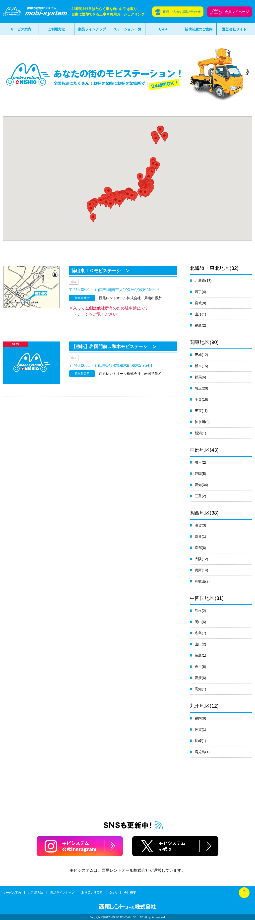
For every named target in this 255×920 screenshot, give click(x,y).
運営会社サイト (234, 29)
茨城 (198, 355)
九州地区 (200, 706)
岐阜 (198, 462)
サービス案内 (20, 29)
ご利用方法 (56, 29)
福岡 (198, 718)
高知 (198, 689)
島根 (198, 611)
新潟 (198, 433)
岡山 (198, 622)
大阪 (198, 559)
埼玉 (198, 388)
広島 (198, 633)
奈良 (198, 536)
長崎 (198, 741)
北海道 (200, 281)
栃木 (198, 366)
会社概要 (130, 892)
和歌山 (200, 581)
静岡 (198, 474)
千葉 (198, 399)
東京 (198, 411)
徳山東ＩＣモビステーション (100, 270)
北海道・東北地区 (210, 268)
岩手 (198, 292)
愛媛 (198, 678)
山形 (198, 314)
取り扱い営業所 (91, 892)
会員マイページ (237, 12)
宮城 (198, 303)
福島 (198, 325)
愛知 (198, 485)
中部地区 (200, 450)
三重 (198, 496)
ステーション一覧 (127, 29)
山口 (198, 644)
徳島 (198, 655)
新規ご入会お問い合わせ (181, 12)
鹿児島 (200, 752)
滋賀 (198, 525)
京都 (198, 548)
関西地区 (200, 513)
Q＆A (163, 29)
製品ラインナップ (92, 29)
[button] (164, 137)
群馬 (198, 377)
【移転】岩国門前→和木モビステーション (114, 346)
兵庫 (198, 570)
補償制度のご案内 (199, 29)
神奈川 (200, 422)
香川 (198, 667)
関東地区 (200, 342)
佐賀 (198, 729)
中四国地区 (202, 598)
